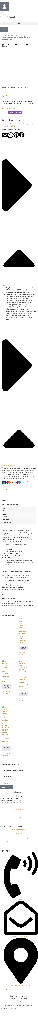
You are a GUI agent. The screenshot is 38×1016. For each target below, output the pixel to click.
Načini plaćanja (19, 846)
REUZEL (5, 92)
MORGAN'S (23, 641)
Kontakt (19, 817)
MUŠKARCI (11, 36)
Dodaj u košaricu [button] (23, 648)
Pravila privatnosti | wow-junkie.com (19, 842)
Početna (4, 36)
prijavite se (6, 802)
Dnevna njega (11, 38)
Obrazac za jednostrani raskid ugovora (19, 838)
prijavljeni (13, 606)
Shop (19, 821)
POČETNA (19, 805)
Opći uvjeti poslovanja (19, 830)
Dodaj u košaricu (15, 112)
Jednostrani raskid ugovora (10, 800)
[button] (1, 12)
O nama (19, 813)
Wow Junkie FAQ (19, 809)
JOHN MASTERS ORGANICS (6, 739)
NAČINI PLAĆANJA (8, 466)
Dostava (19, 834)
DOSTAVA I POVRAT (8, 286)
